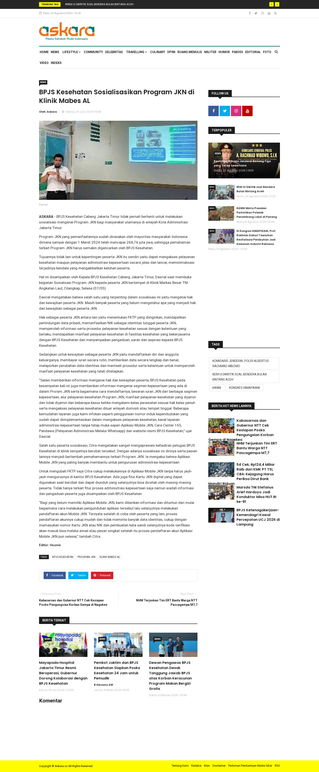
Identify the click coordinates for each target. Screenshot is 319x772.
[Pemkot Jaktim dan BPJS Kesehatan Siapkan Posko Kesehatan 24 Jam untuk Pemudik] (118, 645)
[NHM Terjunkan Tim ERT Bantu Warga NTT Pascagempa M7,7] (221, 448)
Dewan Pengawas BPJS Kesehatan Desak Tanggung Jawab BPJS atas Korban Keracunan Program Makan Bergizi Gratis (170, 675)
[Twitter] (256, 13)
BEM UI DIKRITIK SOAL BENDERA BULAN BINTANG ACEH (239, 377)
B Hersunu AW (103, 685)
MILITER (210, 52)
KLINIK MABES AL (110, 557)
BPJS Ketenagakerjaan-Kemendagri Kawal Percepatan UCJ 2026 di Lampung (258, 517)
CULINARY (157, 52)
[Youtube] (269, 13)
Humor (224, 52)
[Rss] (275, 13)
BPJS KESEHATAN (62, 557)
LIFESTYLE (70, 52)
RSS (277, 765)
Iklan (207, 765)
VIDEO (44, 63)
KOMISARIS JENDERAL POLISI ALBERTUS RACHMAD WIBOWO (240, 363)
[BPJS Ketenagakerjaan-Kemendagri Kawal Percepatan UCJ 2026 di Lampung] (221, 515)
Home (44, 52)
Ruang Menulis (190, 52)
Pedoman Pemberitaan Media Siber (250, 765)
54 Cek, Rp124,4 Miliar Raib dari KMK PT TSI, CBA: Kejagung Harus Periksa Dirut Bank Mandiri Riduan (241, 474)
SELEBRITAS (114, 52)
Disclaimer (219, 765)
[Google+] (263, 13)
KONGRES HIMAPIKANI (244, 387)
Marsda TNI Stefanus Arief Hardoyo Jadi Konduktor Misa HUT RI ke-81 (256, 494)
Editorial (253, 52)
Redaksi (196, 765)
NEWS (55, 52)
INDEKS (56, 63)
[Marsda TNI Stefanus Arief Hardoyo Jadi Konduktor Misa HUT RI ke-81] (221, 492)
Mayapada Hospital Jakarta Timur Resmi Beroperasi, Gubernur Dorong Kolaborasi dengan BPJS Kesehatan (63, 673)
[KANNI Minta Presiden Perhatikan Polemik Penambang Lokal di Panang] (221, 213)
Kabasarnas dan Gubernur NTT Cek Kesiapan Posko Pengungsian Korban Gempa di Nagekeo (241, 430)
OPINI (171, 52)
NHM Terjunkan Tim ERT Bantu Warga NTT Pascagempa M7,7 (257, 448)
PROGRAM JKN (86, 557)
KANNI (216, 387)
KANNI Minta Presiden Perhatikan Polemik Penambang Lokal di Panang (257, 212)
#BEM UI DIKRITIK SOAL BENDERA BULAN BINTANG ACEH (99, 4)
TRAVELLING (135, 52)
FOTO (267, 52)
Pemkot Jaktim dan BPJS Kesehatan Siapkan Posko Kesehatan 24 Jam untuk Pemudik (117, 670)
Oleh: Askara (48, 112)
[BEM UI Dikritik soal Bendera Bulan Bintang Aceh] (221, 192)
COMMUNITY (93, 52)
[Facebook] (250, 13)
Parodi (237, 52)
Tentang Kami (180, 765)
